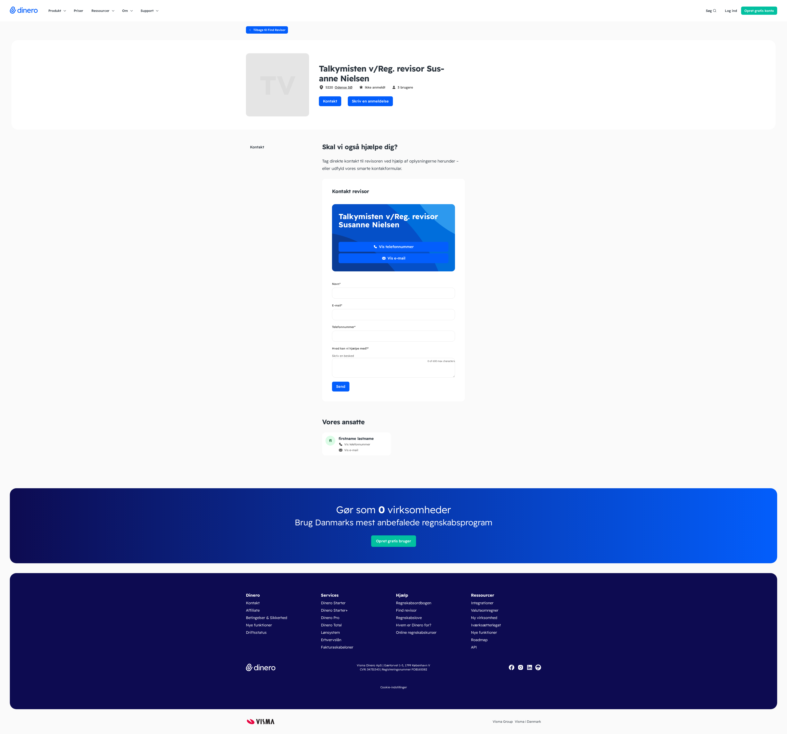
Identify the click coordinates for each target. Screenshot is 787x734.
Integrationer (482, 603)
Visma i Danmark (528, 721)
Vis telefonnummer (396, 246)
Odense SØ (344, 87)
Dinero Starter (333, 603)
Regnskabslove (409, 617)
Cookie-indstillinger (393, 687)
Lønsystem (330, 632)
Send (340, 386)
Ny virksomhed (484, 617)
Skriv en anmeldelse (370, 101)
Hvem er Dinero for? (413, 625)
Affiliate (253, 610)
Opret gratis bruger (393, 541)
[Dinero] (24, 11)
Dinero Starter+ (334, 610)
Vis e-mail (396, 258)
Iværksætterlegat (486, 625)
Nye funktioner (259, 625)
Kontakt (330, 101)
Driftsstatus (256, 632)
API (474, 647)
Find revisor (406, 610)
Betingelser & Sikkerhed (266, 617)
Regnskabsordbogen (413, 603)
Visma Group (503, 721)
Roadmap (479, 639)
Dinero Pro (330, 617)
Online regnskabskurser (416, 632)
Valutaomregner (484, 610)
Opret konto (759, 11)
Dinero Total (331, 625)
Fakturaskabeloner (337, 647)
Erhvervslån (331, 639)
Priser (78, 11)
